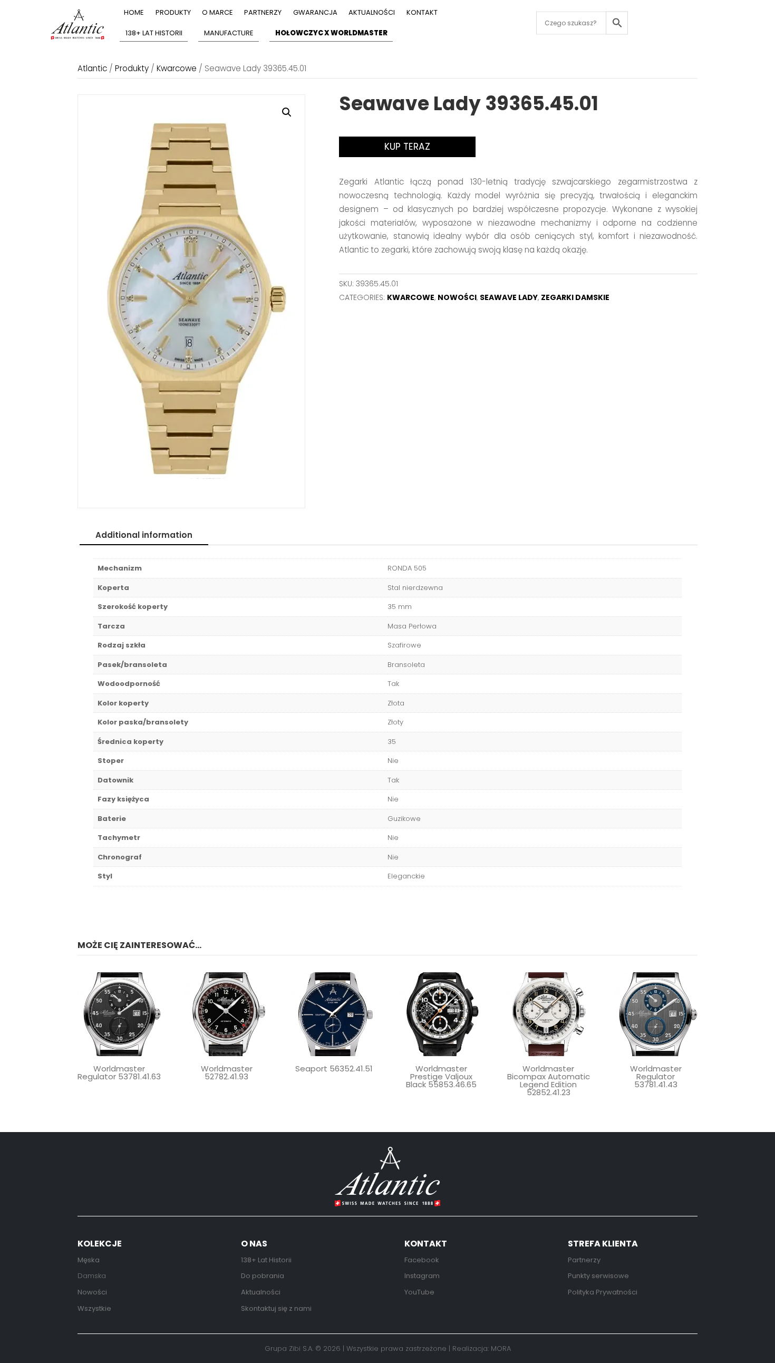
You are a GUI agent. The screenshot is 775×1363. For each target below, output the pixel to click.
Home (134, 13)
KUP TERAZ (407, 146)
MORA (501, 1348)
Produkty (173, 13)
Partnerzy (263, 13)
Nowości (457, 297)
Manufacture (229, 34)
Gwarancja (315, 13)
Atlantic (92, 68)
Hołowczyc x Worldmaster (331, 34)
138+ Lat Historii (153, 34)
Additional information (143, 534)
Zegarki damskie (575, 297)
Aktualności (371, 13)
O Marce (217, 13)
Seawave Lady (509, 297)
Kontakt (422, 13)
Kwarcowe (177, 68)
